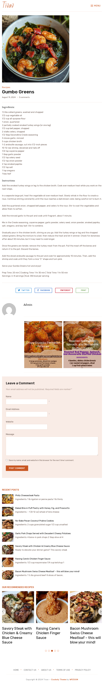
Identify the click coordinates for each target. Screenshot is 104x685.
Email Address (12, 409)
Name (8, 396)
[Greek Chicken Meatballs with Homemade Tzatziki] (86, 593)
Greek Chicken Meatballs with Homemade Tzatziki (86, 633)
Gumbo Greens (18, 91)
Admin (28, 304)
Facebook (45, 290)
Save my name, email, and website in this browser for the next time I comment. (41, 460)
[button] (95, 5)
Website (9, 422)
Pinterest (65, 290)
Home (16, 670)
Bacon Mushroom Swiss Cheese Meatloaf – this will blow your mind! (47, 571)
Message (10, 434)
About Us (46, 670)
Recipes (6, 87)
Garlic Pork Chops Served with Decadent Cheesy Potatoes (43, 533)
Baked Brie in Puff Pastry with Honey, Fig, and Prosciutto (42, 508)
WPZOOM (74, 680)
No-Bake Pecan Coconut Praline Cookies (34, 521)
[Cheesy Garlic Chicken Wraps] (52, 593)
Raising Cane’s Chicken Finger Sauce (33, 559)
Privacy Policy (83, 670)
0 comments (24, 97)
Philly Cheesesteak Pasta (27, 495)
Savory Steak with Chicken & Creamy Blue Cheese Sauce (42, 546)
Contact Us (30, 670)
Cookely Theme (58, 680)
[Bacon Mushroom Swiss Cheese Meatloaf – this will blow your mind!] (18, 593)
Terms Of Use (63, 670)
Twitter (25, 290)
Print (83, 290)
